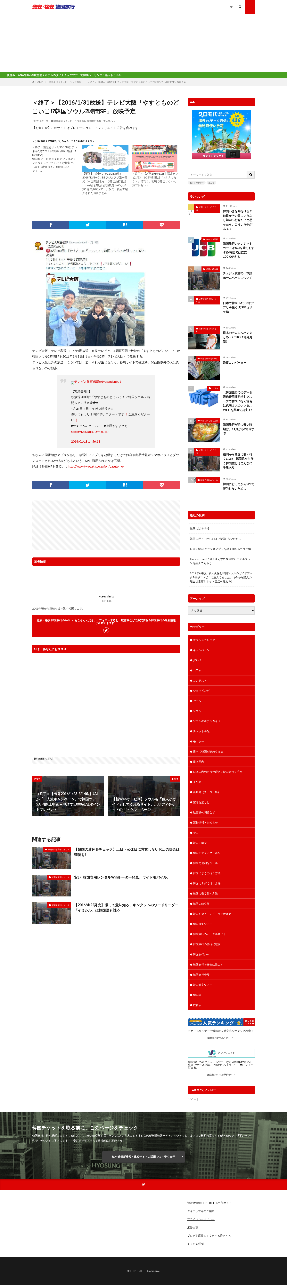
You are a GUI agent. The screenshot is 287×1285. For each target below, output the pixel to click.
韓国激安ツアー (202, 984)
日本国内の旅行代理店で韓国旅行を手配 (217, 771)
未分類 (197, 782)
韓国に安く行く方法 (209, 420)
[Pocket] (161, 225)
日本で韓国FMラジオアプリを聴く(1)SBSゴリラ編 (238, 307)
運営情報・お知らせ (205, 822)
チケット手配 (212, 239)
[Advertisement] (143, 43)
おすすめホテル (197, 182)
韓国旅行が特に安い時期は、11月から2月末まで (239, 429)
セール (197, 700)
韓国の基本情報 (199, 528)
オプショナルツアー (205, 640)
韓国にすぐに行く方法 (206, 208)
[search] (251, 175)
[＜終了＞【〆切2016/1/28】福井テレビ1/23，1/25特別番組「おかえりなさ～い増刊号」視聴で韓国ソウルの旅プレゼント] (155, 158)
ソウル (197, 711)
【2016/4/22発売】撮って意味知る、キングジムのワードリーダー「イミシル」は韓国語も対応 (126, 907)
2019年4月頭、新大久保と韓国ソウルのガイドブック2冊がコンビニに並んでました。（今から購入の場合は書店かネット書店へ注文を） (221, 577)
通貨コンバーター (234, 362)
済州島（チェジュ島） (206, 792)
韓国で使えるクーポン (206, 853)
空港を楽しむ (201, 802)
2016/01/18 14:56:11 (85, 441)
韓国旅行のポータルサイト (209, 934)
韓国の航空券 (212, 269)
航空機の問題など (204, 812)
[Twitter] (87, 225)
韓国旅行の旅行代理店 (206, 944)
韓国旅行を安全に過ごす (58, 849)
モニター (198, 741)
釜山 (196, 832)
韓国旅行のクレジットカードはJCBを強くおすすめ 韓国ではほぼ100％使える (238, 250)
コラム (215, 388)
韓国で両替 (200, 842)
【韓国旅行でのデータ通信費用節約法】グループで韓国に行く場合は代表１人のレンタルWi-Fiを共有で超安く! (237, 401)
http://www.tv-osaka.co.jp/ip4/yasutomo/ (96, 466)
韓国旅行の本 (201, 954)
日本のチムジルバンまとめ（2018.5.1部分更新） (237, 337)
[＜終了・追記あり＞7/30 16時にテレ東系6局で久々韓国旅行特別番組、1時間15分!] (57, 159)
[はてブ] (124, 225)
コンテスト (200, 680)
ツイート (193, 1099)
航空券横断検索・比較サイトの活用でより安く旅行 (143, 1156)
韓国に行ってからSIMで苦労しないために (238, 486)
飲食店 (197, 1005)
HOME (39, 82)
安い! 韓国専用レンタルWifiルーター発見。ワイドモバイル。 (122, 877)
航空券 (211, 182)
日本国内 (198, 761)
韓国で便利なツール (60, 877)
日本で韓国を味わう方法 (206, 300)
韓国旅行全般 (94, 121)
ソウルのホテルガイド (206, 721)
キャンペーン (201, 650)
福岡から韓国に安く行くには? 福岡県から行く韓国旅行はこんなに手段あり (238, 461)
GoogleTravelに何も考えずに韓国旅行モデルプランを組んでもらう (220, 561)
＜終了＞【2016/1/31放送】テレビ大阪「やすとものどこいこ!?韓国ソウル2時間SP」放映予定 (136, 82)
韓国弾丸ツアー (202, 924)
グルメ (197, 660)
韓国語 (197, 995)
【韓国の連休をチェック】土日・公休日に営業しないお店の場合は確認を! (127, 852)
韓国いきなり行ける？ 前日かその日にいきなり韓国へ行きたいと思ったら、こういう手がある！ (239, 219)
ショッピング (201, 690)
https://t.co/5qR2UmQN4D (90, 431)
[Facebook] (50, 225)
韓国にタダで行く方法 (206, 883)
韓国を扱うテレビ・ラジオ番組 (65, 82)
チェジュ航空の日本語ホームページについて (237, 275)
